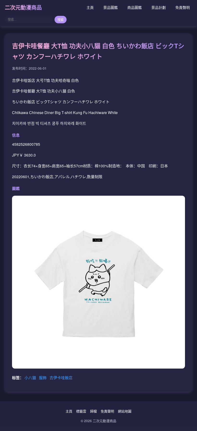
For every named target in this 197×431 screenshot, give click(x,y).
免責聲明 (182, 7)
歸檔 (93, 411)
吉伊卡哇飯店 (61, 377)
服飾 (43, 377)
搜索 (60, 20)
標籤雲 (81, 411)
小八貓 (31, 377)
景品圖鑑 (110, 7)
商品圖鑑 (134, 7)
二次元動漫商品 (23, 7)
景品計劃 (158, 7)
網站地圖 (124, 411)
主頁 (90, 7)
